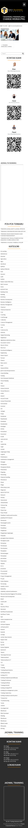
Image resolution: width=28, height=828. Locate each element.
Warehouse (3, 710)
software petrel (5, 627)
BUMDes (3, 297)
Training (3, 667)
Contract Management (6, 322)
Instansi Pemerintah (6, 401)
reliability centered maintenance (9, 591)
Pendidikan (3, 528)
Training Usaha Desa (6, 693)
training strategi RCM (6, 687)
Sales (2, 604)
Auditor (3, 279)
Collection (3, 319)
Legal (2, 446)
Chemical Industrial (5, 309)
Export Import (4, 355)
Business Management (6, 304)
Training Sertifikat (5, 682)
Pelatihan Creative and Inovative (9, 515)
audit (2, 276)
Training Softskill (5, 685)
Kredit (2, 436)
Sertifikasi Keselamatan (7, 611)
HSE (2, 383)
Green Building (4, 373)
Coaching (3, 314)
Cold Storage (4, 317)
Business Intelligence (6, 302)
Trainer (2, 665)
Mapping (3, 472)
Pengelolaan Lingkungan (7, 533)
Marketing (3, 474)
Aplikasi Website (5, 269)
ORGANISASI (4, 502)
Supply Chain (4, 639)
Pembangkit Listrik (5, 523)
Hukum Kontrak (5, 388)
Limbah (2, 449)
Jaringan (3, 411)
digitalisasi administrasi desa (8, 340)
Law (2, 441)
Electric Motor (4, 345)
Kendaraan (3, 416)
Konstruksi (3, 434)
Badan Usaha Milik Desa (7, 281)
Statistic (3, 629)
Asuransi (3, 274)
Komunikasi (4, 431)
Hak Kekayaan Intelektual (7, 378)
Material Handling (5, 477)
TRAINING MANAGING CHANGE (6, 45)
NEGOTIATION (5, 492)
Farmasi (3, 358)
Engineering (4, 352)
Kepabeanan (4, 418)
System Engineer (5, 647)
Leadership (3, 444)
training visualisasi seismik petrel (9, 695)
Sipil (2, 616)
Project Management (6, 576)
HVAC (2, 393)
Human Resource (5, 391)
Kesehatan (3, 421)
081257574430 (14, 747)
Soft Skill (3, 621)
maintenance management (7, 459)
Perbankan (3, 543)
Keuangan (3, 426)
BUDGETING (4, 289)
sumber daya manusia (6, 637)
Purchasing (3, 583)
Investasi (3, 406)
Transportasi (4, 698)
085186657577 (14, 753)
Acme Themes (18, 825)
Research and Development (8, 596)
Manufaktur (4, 469)
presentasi (3, 568)
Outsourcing (4, 505)
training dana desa (5, 672)
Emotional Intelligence (6, 350)
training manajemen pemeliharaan (9, 677)
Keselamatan (4, 424)
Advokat (3, 256)
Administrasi (4, 253)
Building (3, 294)
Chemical (3, 307)
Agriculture (3, 259)
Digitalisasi (3, 337)
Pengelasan (3, 530)
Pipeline (3, 563)
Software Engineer (5, 624)
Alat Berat (3, 264)
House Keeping (4, 380)
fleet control (4, 363)
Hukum (2, 385)
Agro (2, 261)
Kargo (2, 413)
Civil (2, 312)
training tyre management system (9, 690)
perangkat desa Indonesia (7, 538)
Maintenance (4, 457)
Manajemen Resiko (5, 467)
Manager (3, 462)
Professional (4, 573)
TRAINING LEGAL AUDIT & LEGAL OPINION (13, 229)
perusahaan (3, 558)
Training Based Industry (7, 670)
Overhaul (3, 507)
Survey (2, 642)
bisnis (2, 286)
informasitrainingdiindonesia (16, 25)
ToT (2, 662)
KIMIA (2, 429)
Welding (3, 715)
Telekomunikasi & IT (6, 660)
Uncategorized (4, 708)
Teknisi (2, 652)
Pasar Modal (4, 512)
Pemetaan (3, 525)
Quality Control (5, 586)
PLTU (2, 566)
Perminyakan (4, 548)
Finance (3, 360)
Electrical (3, 347)
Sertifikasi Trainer (5, 614)
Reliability (3, 589)
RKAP (2, 599)
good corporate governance (8, 370)
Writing (3, 728)
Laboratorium (4, 439)
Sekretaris (3, 609)
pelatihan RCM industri (6, 517)
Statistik (3, 632)
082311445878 (14, 759)
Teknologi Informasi (6, 655)
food (2, 365)
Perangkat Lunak (5, 540)
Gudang (3, 375)
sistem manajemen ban (6, 619)
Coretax (3, 325)
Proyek (2, 578)
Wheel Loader (4, 723)
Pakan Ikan (3, 510)
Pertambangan (4, 553)
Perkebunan (4, 545)
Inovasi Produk (4, 398)
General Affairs (4, 368)
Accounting (3, 251)
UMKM (3, 705)
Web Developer (5, 713)
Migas (2, 484)
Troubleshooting (5, 700)
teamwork (3, 649)
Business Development (6, 299)
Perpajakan (3, 550)
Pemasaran (3, 520)
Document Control (5, 342)
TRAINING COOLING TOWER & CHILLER (12, 242)
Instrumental (4, 403)
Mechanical (4, 479)
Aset (2, 271)
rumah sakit (4, 601)
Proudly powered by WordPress (11, 824)
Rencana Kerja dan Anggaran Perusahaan (11, 594)
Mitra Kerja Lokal (5, 487)
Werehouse (3, 718)
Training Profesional (6, 680)
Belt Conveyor (4, 284)
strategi (3, 634)
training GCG (4, 675)
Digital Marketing (5, 335)
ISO (2, 408)
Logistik (3, 454)
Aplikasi (3, 266)
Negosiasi (3, 490)
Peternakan (3, 561)
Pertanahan (3, 555)
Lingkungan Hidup (5, 451)
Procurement (4, 571)
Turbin (2, 703)
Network (3, 495)
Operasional (4, 500)
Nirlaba (3, 497)
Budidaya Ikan (4, 292)
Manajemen (4, 464)
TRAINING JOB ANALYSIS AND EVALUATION (13, 231)
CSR (2, 327)
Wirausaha (3, 726)
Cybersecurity (4, 330)
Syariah (2, 644)
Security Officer (5, 606)
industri (2, 396)
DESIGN (3, 332)
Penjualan (3, 535)
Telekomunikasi (5, 657)
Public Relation (4, 581)
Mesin (2, 482)
